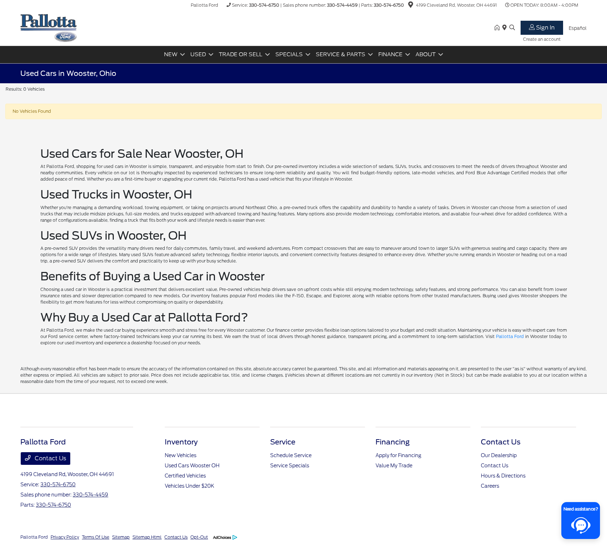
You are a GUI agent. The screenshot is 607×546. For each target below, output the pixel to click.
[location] (410, 5)
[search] (512, 28)
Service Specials (289, 465)
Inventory (181, 442)
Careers (490, 486)
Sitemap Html (147, 537)
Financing (393, 442)
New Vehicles (180, 455)
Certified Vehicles (185, 476)
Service (282, 442)
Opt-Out (199, 537)
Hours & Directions (503, 476)
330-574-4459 (342, 5)
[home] (498, 28)
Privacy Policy (65, 537)
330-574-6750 (264, 5)
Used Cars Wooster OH (192, 465)
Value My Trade (394, 465)
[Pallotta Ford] (48, 27)
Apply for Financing (398, 455)
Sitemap (121, 537)
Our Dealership (499, 455)
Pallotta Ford (510, 336)
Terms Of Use (95, 537)
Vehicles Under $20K (189, 486)
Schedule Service (291, 455)
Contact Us (49, 458)
